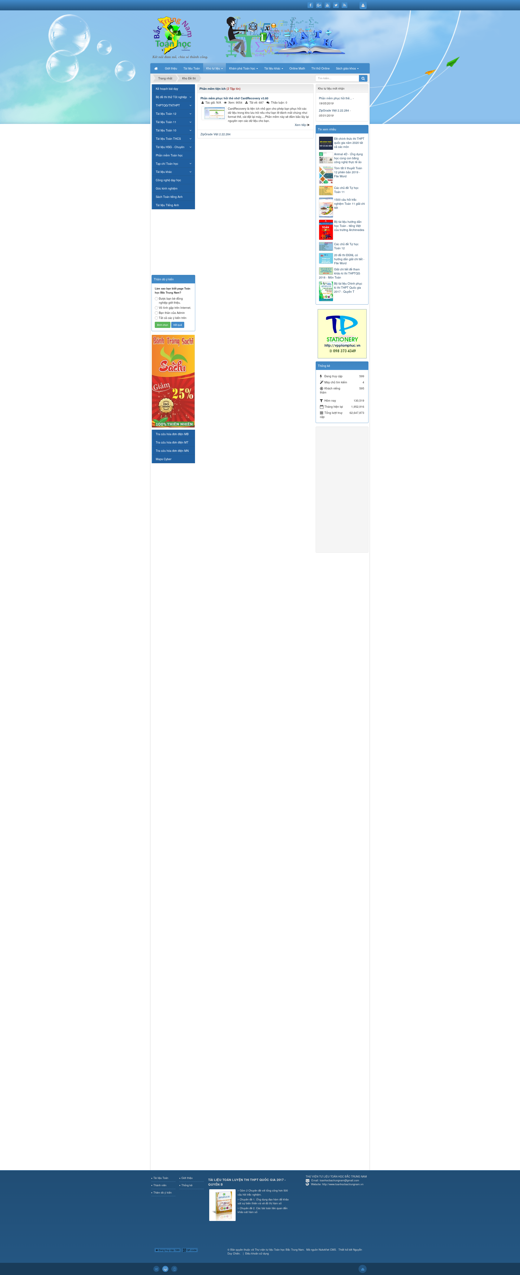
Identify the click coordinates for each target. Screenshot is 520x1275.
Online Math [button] (297, 68)
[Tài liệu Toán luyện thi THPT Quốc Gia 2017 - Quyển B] (223, 1205)
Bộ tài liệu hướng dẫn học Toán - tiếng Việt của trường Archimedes (349, 226)
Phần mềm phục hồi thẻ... (335, 98)
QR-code (191, 1250)
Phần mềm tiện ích (212, 88)
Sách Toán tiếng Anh (169, 197)
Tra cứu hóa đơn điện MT (172, 442)
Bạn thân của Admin (172, 313)
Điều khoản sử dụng (257, 1253)
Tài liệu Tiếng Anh (167, 205)
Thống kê (186, 1185)
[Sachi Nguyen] (173, 381)
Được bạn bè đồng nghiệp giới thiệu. (171, 300)
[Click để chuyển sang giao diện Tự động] (156, 1269)
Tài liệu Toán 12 (166, 114)
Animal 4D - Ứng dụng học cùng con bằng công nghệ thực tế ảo (348, 158)
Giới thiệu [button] (171, 68)
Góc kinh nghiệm (167, 188)
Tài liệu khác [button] (272, 68)
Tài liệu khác (164, 172)
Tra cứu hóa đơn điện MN (172, 451)
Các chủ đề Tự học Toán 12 (346, 246)
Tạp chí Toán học (167, 164)
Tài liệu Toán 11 (166, 122)
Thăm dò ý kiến (162, 1192)
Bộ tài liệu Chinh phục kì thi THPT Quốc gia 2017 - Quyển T (348, 287)
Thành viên (159, 1185)
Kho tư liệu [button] (213, 68)
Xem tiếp (300, 125)
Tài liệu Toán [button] (191, 68)
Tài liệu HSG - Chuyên (170, 147)
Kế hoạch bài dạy (167, 89)
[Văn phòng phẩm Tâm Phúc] (342, 333)
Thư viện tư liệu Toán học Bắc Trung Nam (279, 1249)
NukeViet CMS (327, 1249)
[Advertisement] (255, 170)
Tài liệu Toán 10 (166, 130)
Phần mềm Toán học (169, 155)
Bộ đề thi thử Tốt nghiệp (171, 97)
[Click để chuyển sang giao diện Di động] (174, 1269)
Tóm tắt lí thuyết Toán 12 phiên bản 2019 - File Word (348, 172)
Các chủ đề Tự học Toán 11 (346, 190)
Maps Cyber (163, 459)
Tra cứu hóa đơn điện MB (172, 434)
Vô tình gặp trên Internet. (175, 308)
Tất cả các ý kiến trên (172, 318)
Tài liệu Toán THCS (168, 139)
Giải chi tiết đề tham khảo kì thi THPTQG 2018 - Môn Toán (339, 273)
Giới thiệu (187, 1178)
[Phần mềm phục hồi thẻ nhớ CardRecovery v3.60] (214, 113)
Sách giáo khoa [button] (346, 68)
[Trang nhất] (156, 68)
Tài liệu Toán (160, 1178)
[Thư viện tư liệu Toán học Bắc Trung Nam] (172, 34)
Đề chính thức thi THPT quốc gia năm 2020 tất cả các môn (349, 143)
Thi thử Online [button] (320, 68)
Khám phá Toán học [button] (242, 68)
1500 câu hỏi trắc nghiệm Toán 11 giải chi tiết (349, 203)
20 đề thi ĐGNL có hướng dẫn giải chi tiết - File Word (349, 259)
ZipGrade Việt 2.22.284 (215, 134)
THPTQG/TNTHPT (168, 105)
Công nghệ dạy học (168, 180)
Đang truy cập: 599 (169, 1250)
